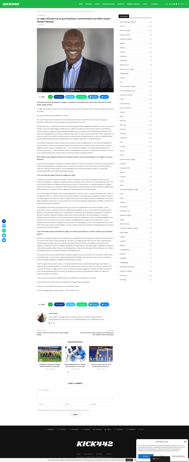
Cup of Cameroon (136, 108)
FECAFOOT (121, 4)
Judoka (136, 172)
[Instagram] (169, 4)
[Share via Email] (4, 240)
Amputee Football (136, 39)
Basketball (136, 60)
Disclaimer (99, 454)
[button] (185, 442)
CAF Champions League (136, 86)
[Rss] (183, 4)
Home (81, 4)
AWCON (136, 52)
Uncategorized (136, 250)
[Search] (186, 4)
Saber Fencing (136, 224)
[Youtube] (174, 4)
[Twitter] (167, 4)
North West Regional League (136, 189)
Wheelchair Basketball (136, 267)
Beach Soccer (136, 65)
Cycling (136, 112)
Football (89, 4)
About (78, 454)
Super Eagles (136, 232)
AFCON (97, 4)
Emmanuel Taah (108, 457)
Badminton (136, 56)
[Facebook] (165, 4)
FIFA (136, 142)
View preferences (178, 456)
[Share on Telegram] (4, 235)
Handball (136, 164)
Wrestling (136, 280)
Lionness (136, 176)
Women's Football (136, 271)
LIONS (145, 4)
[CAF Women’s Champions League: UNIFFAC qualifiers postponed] (50, 354)
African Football (108, 4)
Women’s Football (133, 4)
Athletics (136, 48)
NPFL (136, 194)
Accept (145, 456)
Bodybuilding (136, 73)
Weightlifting (136, 262)
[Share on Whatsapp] (4, 231)
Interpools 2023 (136, 168)
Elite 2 (136, 116)
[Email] (176, 4)
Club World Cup (136, 103)
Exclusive (136, 129)
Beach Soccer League (136, 69)
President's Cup (136, 211)
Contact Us (109, 454)
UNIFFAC (136, 254)
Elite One (136, 121)
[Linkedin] (171, 4)
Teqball (136, 237)
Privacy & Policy (88, 454)
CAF (136, 82)
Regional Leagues (136, 215)
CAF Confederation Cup (136, 91)
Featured (136, 134)
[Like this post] (51, 97)
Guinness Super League (136, 159)
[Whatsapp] (181, 4)
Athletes (136, 43)
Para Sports (136, 207)
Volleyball (136, 258)
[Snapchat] (178, 4)
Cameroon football (136, 95)
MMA (136, 185)
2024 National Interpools (136, 22)
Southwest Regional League (136, 228)
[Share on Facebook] (4, 221)
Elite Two (136, 125)
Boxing (136, 78)
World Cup (136, 275)
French (136, 151)
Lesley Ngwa (53, 313)
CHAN (136, 99)
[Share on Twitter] (4, 226)
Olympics (136, 202)
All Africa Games (136, 35)
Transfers (136, 241)
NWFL (136, 198)
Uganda (136, 245)
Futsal (136, 155)
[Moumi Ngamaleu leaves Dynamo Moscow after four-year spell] (75, 354)
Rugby (136, 220)
